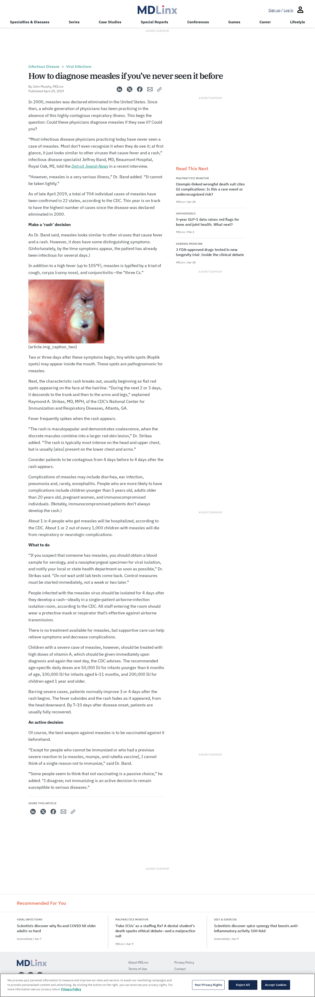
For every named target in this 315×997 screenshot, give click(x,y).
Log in (288, 10)
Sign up (274, 10)
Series (74, 22)
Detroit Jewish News (89, 166)
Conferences (198, 22)
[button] (159, 89)
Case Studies (110, 22)
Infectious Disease (43, 66)
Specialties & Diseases (29, 22)
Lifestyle (297, 22)
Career (265, 22)
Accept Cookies (276, 985)
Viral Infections (79, 66)
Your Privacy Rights (208, 985)
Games (234, 22)
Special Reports (154, 22)
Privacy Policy (71, 989)
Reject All (243, 985)
